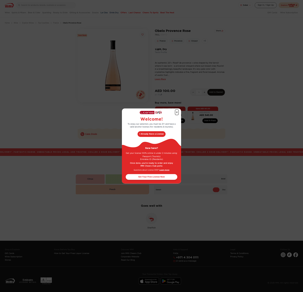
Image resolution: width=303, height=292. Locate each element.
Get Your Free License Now (151, 177)
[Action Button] (176, 112)
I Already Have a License (151, 134)
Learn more (164, 170)
